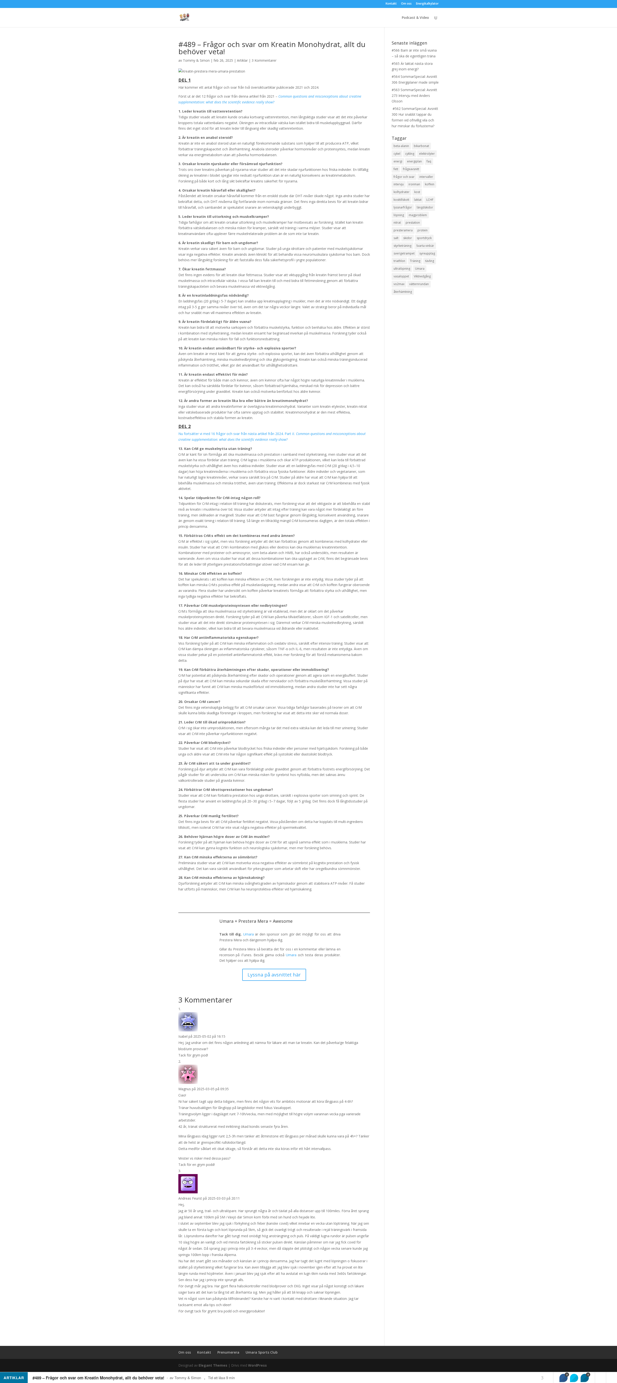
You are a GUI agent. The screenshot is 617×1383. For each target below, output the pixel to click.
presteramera (403, 230)
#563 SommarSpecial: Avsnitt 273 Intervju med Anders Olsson (414, 95)
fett (396, 169)
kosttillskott (401, 200)
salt (396, 238)
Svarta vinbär (425, 246)
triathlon (399, 261)
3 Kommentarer (264, 60)
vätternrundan (419, 284)
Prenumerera (228, 1352)
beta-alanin (401, 146)
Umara (248, 934)
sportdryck (424, 238)
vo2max (399, 284)
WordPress (257, 1365)
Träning (415, 261)
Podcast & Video (415, 18)
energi (398, 161)
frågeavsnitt (411, 169)
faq (429, 161)
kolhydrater (401, 192)
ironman (414, 184)
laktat (418, 200)
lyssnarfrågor (403, 207)
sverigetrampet (404, 253)
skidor (407, 238)
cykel (397, 154)
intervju (399, 184)
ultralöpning (402, 269)
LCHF (429, 200)
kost (417, 192)
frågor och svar (404, 177)
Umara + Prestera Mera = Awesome (256, 921)
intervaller (426, 177)
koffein (429, 184)
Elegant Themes (213, 1365)
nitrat (397, 222)
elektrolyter (427, 154)
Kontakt (391, 4)
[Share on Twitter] (574, 1378)
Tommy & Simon (196, 60)
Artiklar (242, 60)
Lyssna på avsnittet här (274, 974)
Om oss (406, 4)
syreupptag (427, 253)
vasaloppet (401, 276)
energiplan (414, 161)
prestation (413, 222)
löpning (399, 215)
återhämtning (403, 292)
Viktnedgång (422, 276)
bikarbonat (421, 146)
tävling (429, 261)
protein (422, 230)
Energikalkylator (427, 4)
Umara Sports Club (262, 1352)
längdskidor (425, 207)
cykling (409, 154)
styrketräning (402, 246)
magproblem (418, 215)
